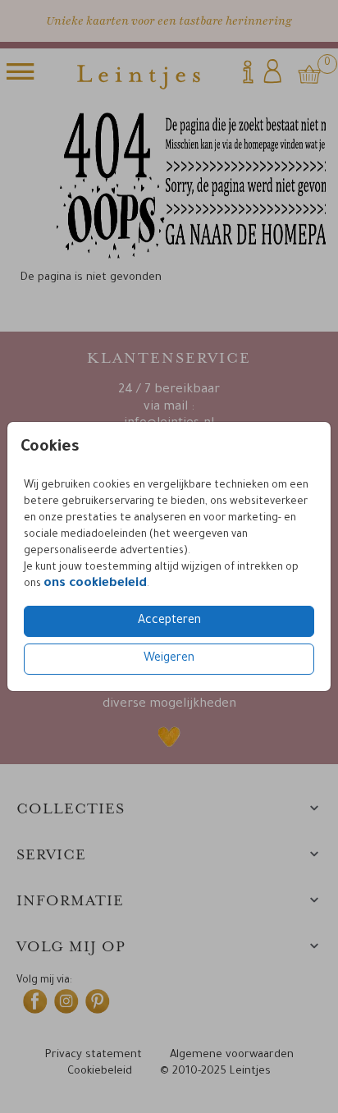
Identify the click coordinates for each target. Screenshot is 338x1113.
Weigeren (169, 659)
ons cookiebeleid (95, 584)
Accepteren (169, 621)
